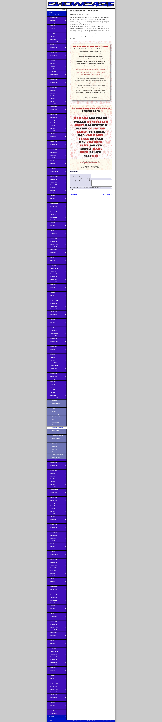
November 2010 (52, 145)
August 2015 (52, 299)
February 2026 (52, 698)
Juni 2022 (51, 579)
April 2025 (51, 671)
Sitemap (78, 720)
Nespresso (54, 424)
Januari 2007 (52, 21)
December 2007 (52, 50)
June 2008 (51, 67)
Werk (53, 419)
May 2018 (51, 388)
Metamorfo (54, 400)
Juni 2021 (51, 547)
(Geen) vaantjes (56, 457)
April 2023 (51, 606)
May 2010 (51, 129)
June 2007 (51, 34)
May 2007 (51, 32)
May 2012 (51, 193)
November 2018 (52, 463)
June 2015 (51, 293)
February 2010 (52, 121)
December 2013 (52, 245)
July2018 (51, 393)
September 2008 (52, 75)
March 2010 (51, 123)
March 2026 (51, 700)
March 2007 (51, 26)
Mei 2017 (51, 355)
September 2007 (52, 42)
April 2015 (51, 288)
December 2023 (52, 628)
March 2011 (51, 156)
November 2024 (52, 657)
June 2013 (51, 228)
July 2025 (51, 679)
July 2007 (51, 37)
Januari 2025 (52, 663)
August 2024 (52, 649)
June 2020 (51, 514)
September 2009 (52, 107)
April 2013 (51, 223)
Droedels (54, 411)
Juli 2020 (51, 517)
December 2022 (52, 595)
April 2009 (51, 94)
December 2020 (52, 530)
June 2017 (51, 358)
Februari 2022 (52, 568)
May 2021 (51, 544)
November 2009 (52, 112)
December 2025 (52, 692)
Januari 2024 (52, 630)
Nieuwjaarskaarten (56, 406)
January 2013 (52, 215)
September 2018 (52, 398)
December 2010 (52, 147)
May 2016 (51, 323)
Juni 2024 (51, 644)
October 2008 (52, 77)
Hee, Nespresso (56, 403)
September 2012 (52, 204)
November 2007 (52, 48)
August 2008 (52, 72)
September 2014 (52, 269)
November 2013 (52, 242)
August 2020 (52, 520)
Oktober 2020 (52, 525)
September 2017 (52, 366)
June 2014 (51, 261)
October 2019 (52, 493)
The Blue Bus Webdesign (93, 720)
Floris (53, 408)
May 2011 (51, 161)
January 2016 (52, 312)
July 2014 (51, 263)
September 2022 (52, 587)
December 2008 (52, 83)
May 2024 (51, 641)
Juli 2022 (51, 582)
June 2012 (51, 196)
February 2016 (52, 315)
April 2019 (51, 477)
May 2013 (51, 226)
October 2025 (52, 687)
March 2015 (51, 285)
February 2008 (52, 56)
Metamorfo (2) (55, 414)
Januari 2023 (52, 598)
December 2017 (52, 374)
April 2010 (51, 126)
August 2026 (52, 714)
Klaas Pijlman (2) (56, 433)
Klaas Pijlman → (107, 194)
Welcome (50, 13)
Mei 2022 (51, 576)
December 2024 (52, 660)
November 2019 (52, 495)
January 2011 (52, 150)
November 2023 (52, 625)
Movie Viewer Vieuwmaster (58, 416)
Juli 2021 (51, 549)
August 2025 (52, 682)
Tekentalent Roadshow (57, 435)
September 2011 (52, 172)
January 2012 (52, 183)
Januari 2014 (52, 247)
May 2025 (51, 673)
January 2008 (52, 53)
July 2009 (51, 102)
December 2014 (52, 277)
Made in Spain (55, 422)
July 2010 (51, 134)
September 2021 (52, 555)
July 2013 (51, 231)
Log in (83, 720)
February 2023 (52, 601)
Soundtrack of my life (53, 15)
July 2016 (51, 328)
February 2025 (52, 665)
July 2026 (51, 711)
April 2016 (51, 320)
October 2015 (52, 307)
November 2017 (52, 371)
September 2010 (52, 139)
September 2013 (52, 236)
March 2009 (51, 91)
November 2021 (52, 560)
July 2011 (51, 166)
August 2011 (51, 169)
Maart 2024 (51, 636)
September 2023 (52, 619)
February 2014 (52, 250)
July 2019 (51, 485)
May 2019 (51, 479)
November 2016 (52, 339)
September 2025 (52, 684)
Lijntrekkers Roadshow (57, 454)
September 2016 (52, 334)
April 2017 (51, 352)
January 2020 (52, 501)
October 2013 (52, 239)
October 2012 (52, 207)
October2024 (52, 655)
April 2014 (51, 255)
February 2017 (52, 347)
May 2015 (51, 290)
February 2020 (52, 504)
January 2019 (52, 468)
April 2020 (51, 509)
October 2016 (52, 336)
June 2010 (51, 131)
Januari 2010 (52, 118)
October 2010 (52, 142)
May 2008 (51, 64)
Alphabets (50, 717)
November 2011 (52, 177)
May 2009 (51, 96)
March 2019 (51, 474)
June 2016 (51, 326)
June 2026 (51, 709)
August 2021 (52, 552)
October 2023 (52, 622)
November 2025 (52, 690)
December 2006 (52, 18)
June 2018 (51, 390)
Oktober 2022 (52, 590)
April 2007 (51, 29)
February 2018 (52, 379)
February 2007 (52, 23)
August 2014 (52, 266)
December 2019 (52, 498)
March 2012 (51, 188)
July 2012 (51, 199)
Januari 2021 (52, 533)
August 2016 (52, 331)
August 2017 (52, 363)
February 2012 (52, 185)
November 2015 (52, 304)
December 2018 (52, 466)
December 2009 (52, 115)
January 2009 (52, 85)
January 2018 (52, 377)
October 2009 (52, 110)
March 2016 (51, 317)
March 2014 (51, 253)
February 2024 (52, 633)
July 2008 (51, 69)
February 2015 (52, 282)
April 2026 (51, 703)
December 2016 (52, 342)
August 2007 (52, 40)
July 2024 (51, 646)
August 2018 (52, 396)
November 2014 (52, 274)
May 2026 (51, 706)
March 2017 (51, 350)
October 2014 (52, 272)
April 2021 (51, 541)
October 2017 (52, 369)
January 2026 (52, 695)
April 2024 (51, 638)
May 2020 (51, 512)
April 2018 (51, 385)
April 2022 (51, 574)
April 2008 (51, 61)
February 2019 (52, 471)
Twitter (104, 720)
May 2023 (51, 609)
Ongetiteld (54, 449)
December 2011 (52, 180)
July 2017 (51, 361)
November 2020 (52, 528)
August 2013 (52, 234)
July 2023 (51, 614)
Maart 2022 (51, 571)
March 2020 (51, 506)
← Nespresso (73, 194)
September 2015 (52, 301)
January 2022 (52, 566)
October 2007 (52, 45)
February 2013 (52, 218)
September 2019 (52, 490)
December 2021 (52, 563)
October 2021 (52, 557)
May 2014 (51, 258)
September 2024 (52, 652)
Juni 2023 (51, 611)
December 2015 (52, 309)
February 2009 (52, 88)
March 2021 (51, 539)
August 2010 (52, 137)
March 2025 (51, 668)
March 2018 (51, 382)
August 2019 (52, 487)
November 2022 (52, 593)
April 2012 (51, 191)
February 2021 (52, 536)
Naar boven (110, 720)
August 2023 (52, 617)
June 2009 (51, 99)
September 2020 (52, 522)
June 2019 (51, 482)
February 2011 (52, 153)
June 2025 (51, 676)
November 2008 (52, 80)
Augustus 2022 (52, 584)
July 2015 (51, 296)
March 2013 (51, 220)
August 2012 (52, 201)
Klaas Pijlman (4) (56, 441)
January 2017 (52, 344)
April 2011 (51, 158)
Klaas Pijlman (55, 430)
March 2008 (51, 58)
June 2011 (51, 164)
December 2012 (52, 212)
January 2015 (52, 280)
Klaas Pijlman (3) (56, 438)
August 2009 (52, 104)
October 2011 (52, 174)
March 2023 (51, 603)
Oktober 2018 (52, 460)
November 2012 (52, 210)
